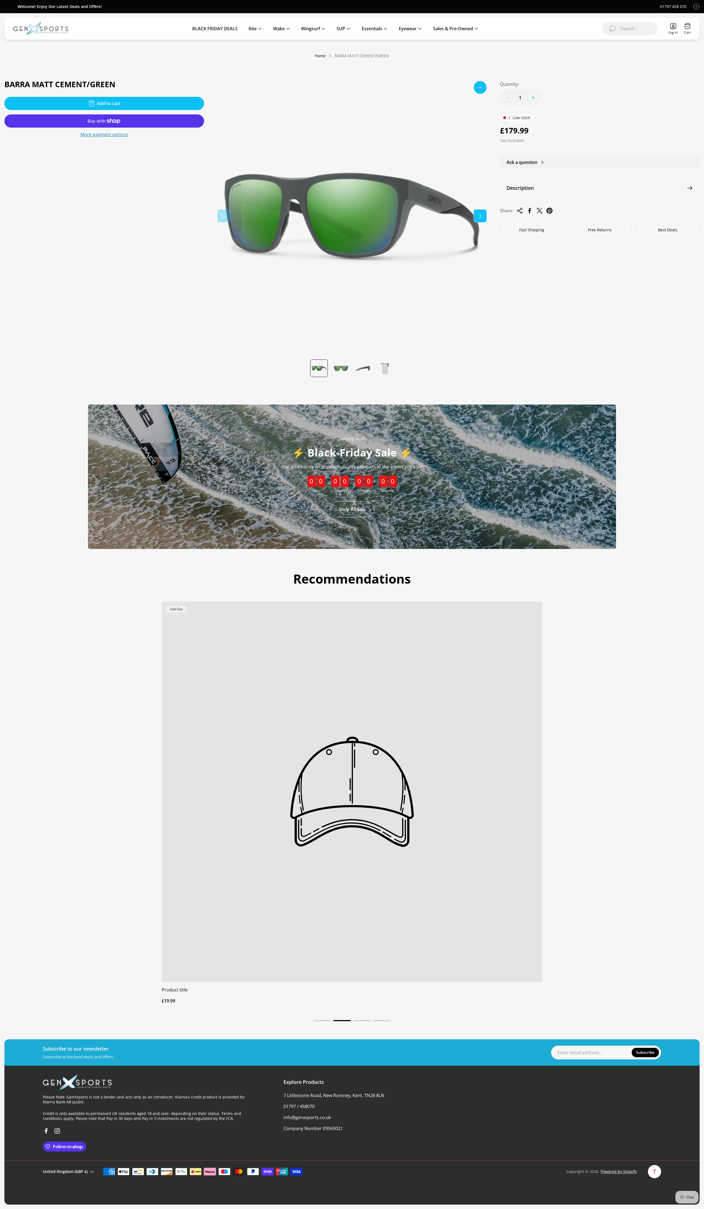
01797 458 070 (673, 6)
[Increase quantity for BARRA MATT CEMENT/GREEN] (533, 97)
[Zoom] (480, 87)
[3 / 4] (363, 368)
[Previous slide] (223, 215)
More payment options (104, 134)
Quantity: (509, 84)
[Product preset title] (352, 791)
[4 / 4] (385, 368)
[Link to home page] (77, 1082)
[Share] (519, 210)
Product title (175, 990)
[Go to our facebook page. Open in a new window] (46, 1131)
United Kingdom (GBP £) (65, 1171)
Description (520, 188)
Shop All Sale (352, 509)
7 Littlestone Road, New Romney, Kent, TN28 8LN (334, 1095)
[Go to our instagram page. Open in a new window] (57, 1131)
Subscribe (645, 1052)
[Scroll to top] (654, 1171)
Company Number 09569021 (313, 1128)
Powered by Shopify (619, 1171)
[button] (322, 1020)
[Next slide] (480, 215)
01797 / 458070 (299, 1106)
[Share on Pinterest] (549, 210)
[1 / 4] (319, 368)
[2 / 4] (341, 368)
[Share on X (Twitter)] (539, 210)
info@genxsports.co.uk (307, 1117)
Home (320, 55)
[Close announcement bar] (696, 6)
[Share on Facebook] (529, 210)
